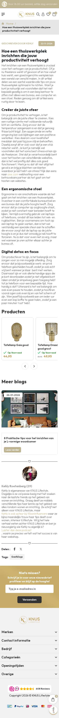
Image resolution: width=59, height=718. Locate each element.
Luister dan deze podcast (16, 530)
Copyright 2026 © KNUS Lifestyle (29, 695)
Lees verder (12, 449)
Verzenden (29, 599)
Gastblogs (17, 556)
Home (10, 23)
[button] (25, 366)
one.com (13, 174)
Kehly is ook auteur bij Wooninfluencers (24, 513)
